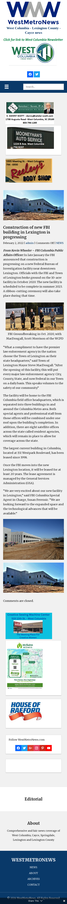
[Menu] (7, 86)
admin (30, 243)
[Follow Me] (37, 74)
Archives (33, 878)
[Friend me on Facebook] (30, 74)
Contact (33, 884)
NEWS (59, 243)
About (33, 873)
